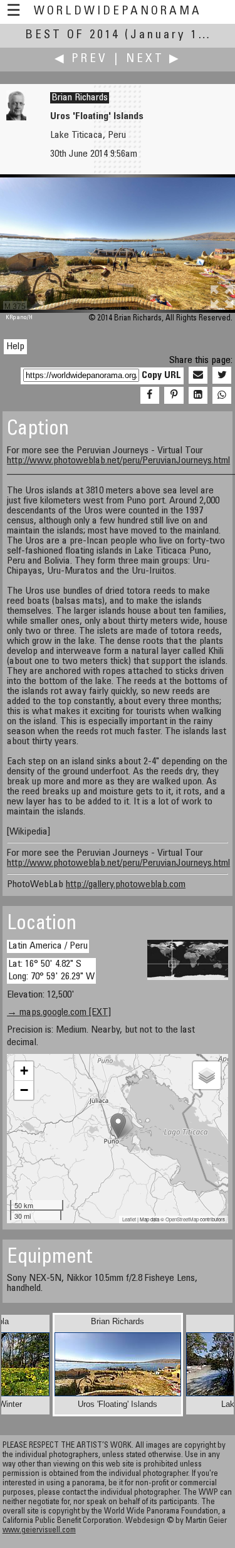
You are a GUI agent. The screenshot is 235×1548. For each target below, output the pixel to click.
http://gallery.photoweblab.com (125, 885)
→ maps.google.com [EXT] (59, 1013)
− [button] (24, 1090)
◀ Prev (81, 59)
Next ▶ (153, 59)
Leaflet (129, 1219)
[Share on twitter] (222, 376)
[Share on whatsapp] (222, 396)
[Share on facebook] (150, 396)
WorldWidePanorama (118, 12)
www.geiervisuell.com (39, 1531)
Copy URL (161, 376)
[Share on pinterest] (173, 396)
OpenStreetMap (182, 1219)
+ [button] (24, 1070)
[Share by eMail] (198, 376)
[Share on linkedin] (198, 396)
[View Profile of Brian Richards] (16, 118)
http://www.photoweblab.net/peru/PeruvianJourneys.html (118, 461)
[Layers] (207, 1075)
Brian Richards (79, 98)
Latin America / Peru (48, 946)
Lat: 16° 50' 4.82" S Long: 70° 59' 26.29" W (51, 970)
